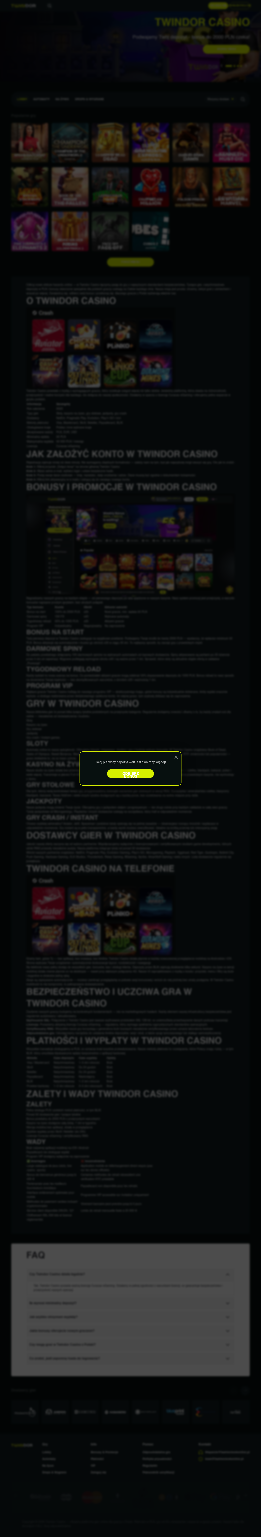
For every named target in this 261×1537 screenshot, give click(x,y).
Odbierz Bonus (130, 775)
